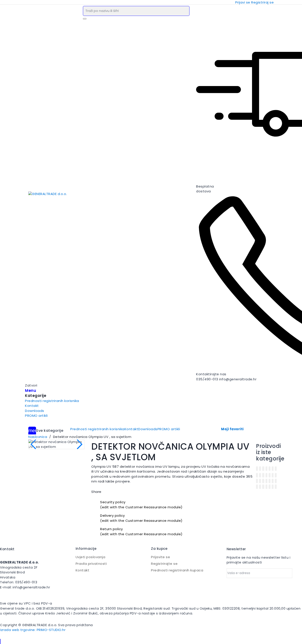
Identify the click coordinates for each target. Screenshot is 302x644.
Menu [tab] (30, 390)
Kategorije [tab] (35, 395)
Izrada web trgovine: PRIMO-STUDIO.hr (32, 629)
